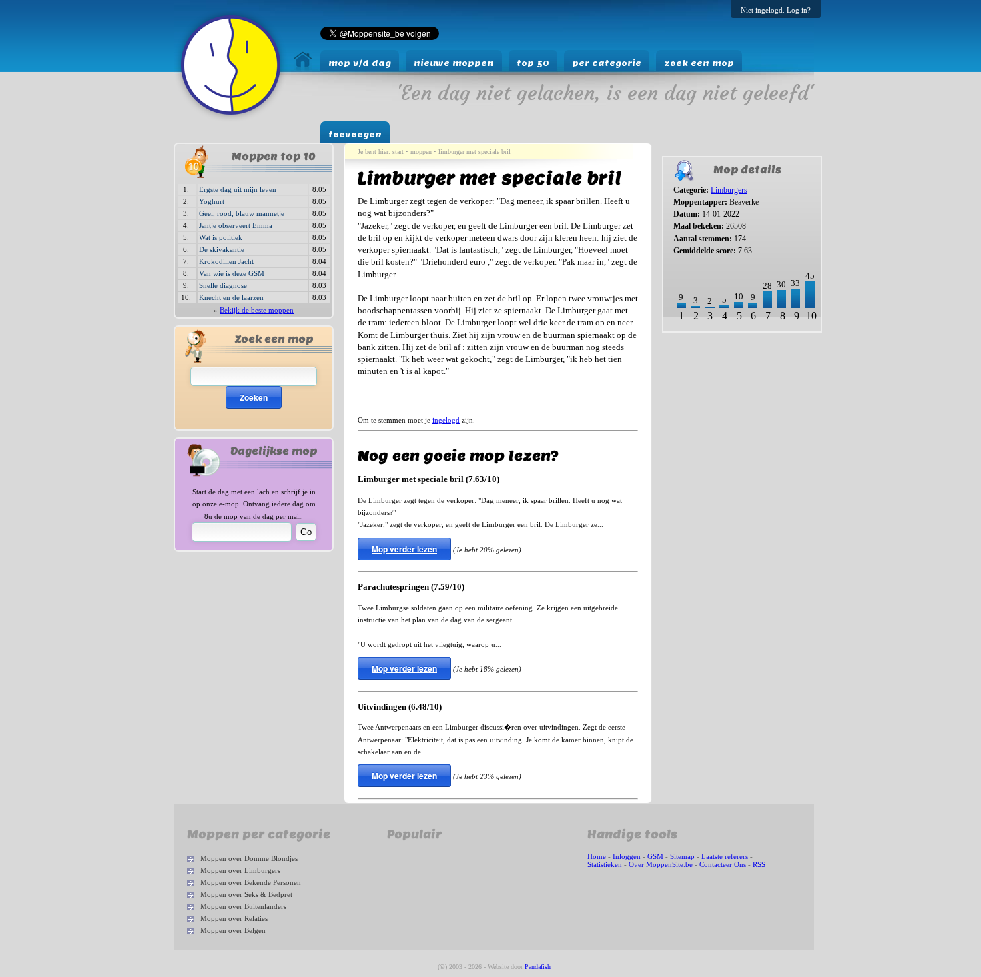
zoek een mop (699, 63)
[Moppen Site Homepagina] (231, 118)
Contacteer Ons (722, 864)
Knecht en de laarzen (231, 297)
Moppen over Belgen (233, 930)
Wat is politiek (220, 237)
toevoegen (355, 134)
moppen (421, 151)
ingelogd (446, 420)
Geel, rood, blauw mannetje (241, 213)
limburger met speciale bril (474, 151)
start (398, 151)
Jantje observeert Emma (235, 225)
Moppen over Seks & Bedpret (246, 894)
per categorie (606, 63)
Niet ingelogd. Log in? (776, 10)
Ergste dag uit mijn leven (237, 189)
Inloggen (627, 856)
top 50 (533, 63)
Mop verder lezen (404, 549)
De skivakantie (221, 249)
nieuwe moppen (454, 63)
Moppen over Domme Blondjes (249, 858)
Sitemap (682, 856)
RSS (759, 864)
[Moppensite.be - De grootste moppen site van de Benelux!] (303, 67)
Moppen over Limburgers (240, 870)
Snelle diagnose (223, 285)
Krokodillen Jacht (226, 261)
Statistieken (604, 864)
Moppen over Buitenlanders (243, 906)
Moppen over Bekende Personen (250, 882)
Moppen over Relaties (234, 918)
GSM (655, 856)
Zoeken (254, 397)
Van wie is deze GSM (231, 273)
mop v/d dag (359, 63)
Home (596, 856)
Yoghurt (211, 201)
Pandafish (538, 966)
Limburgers (729, 190)
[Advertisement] (703, 381)
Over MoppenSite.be (661, 864)
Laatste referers (724, 856)
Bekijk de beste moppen (257, 310)
